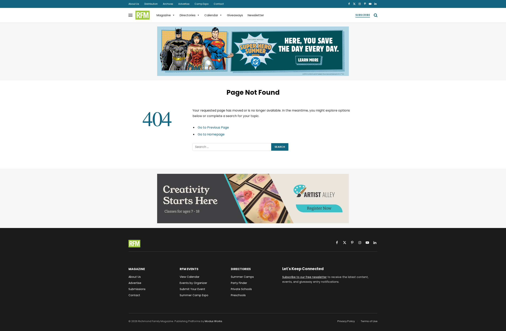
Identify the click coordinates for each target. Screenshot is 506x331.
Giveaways (235, 15)
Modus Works (213, 321)
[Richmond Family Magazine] (142, 15)
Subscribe (362, 15)
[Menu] (130, 15)
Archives (168, 4)
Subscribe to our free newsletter (304, 277)
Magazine (164, 15)
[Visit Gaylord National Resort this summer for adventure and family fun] (253, 51)
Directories (187, 15)
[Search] (375, 15)
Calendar (211, 15)
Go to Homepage (211, 134)
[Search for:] (232, 147)
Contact (219, 4)
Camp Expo (201, 4)
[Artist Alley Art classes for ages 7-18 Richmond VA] (253, 198)
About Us (133, 4)
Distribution (151, 4)
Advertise (183, 4)
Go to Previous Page (213, 127)
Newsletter (256, 15)
